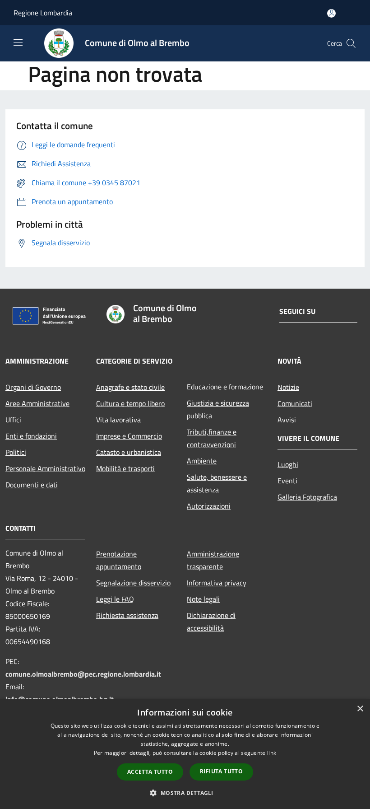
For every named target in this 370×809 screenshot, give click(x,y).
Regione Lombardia (43, 12)
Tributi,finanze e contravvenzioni (211, 438)
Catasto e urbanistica (128, 452)
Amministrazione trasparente (213, 560)
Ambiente (202, 460)
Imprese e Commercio (129, 435)
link (271, 753)
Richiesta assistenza (127, 615)
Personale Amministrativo (45, 468)
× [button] (359, 709)
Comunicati (295, 403)
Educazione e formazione (225, 386)
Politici (15, 452)
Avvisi (287, 419)
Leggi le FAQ (115, 599)
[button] (185, 792)
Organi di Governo (33, 387)
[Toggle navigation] (18, 42)
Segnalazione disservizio (133, 582)
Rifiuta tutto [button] (221, 771)
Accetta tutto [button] (150, 772)
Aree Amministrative (37, 403)
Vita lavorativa (118, 419)
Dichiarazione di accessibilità (211, 621)
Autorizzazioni (209, 505)
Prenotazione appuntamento (118, 560)
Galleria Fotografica (307, 496)
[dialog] (185, 754)
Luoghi (288, 464)
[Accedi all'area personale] (331, 13)
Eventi (287, 480)
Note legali (203, 599)
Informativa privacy (216, 582)
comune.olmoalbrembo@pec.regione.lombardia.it (83, 674)
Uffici (13, 419)
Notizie (288, 387)
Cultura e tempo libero (130, 403)
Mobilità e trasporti (125, 468)
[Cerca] (351, 43)
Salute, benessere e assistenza (217, 483)
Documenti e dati (31, 484)
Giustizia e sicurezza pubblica (218, 409)
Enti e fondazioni (31, 435)
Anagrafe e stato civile (130, 387)
